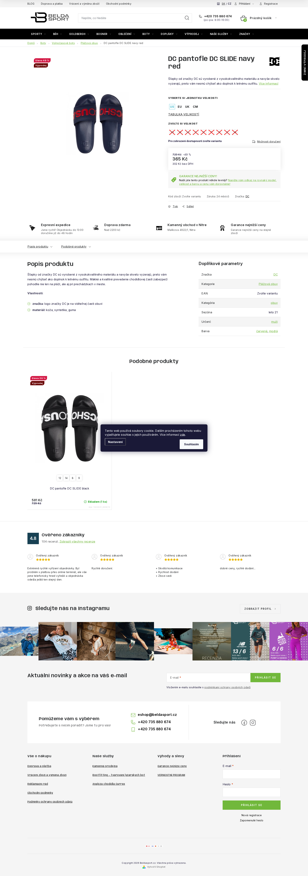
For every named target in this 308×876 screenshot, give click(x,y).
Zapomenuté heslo (251, 820)
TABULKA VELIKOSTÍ (183, 114)
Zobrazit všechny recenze (77, 541)
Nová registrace (252, 815)
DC (247, 196)
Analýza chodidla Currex (109, 784)
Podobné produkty (74, 246)
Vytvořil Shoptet (156, 866)
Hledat (187, 18)
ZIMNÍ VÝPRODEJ (304, 62)
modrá (273, 331)
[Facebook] (244, 722)
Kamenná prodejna (105, 766)
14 (66, 478)
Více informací (268, 83)
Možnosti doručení (269, 141)
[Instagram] (253, 722)
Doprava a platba (52, 3)
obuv (274, 303)
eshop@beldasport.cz (157, 714)
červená (262, 331)
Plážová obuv (268, 284)
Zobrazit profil (258, 608)
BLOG (30, 3)
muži (274, 321)
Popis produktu (37, 246)
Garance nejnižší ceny (172, 766)
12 (60, 478)
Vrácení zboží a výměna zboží (46, 775)
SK (223, 3)
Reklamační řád (37, 784)
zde (182, 434)
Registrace (271, 3)
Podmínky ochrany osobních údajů (50, 802)
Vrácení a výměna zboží (84, 3)
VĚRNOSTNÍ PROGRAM (171, 775)
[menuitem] (38, 34)
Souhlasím (191, 444)
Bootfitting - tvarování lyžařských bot (119, 775)
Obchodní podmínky (119, 3)
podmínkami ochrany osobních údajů (227, 687)
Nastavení (115, 442)
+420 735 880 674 (218, 16)
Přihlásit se (265, 677)
